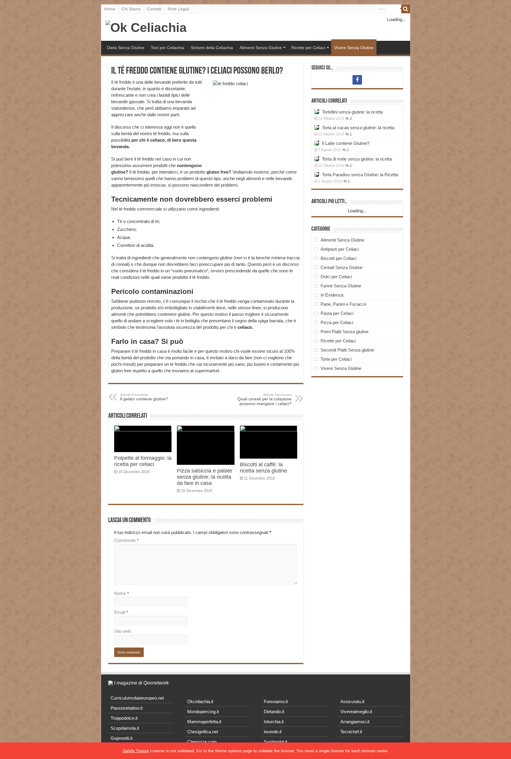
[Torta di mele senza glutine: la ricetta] (316, 158)
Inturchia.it (274, 721)
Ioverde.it (273, 731)
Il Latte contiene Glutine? (345, 143)
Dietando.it (274, 711)
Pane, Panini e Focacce (343, 304)
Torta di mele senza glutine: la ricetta (357, 158)
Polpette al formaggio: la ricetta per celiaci (143, 461)
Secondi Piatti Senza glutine (347, 349)
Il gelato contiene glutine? (144, 397)
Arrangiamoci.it (354, 721)
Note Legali (178, 9)
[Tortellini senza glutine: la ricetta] (316, 111)
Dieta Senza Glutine (125, 47)
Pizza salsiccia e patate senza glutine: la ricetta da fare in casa (204, 477)
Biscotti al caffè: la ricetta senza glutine (263, 468)
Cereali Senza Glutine (342, 267)
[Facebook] (357, 80)
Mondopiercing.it (203, 711)
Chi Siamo (131, 9)
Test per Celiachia (167, 47)
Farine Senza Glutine (341, 285)
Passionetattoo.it (127, 708)
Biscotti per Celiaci (338, 258)
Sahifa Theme (136, 750)
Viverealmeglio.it (356, 711)
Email (121, 612)
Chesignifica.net (202, 731)
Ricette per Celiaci (308, 47)
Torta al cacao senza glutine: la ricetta (358, 127)
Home (109, 9)
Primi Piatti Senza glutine (344, 331)
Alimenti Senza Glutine (261, 47)
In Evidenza (332, 294)
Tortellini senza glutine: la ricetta (352, 111)
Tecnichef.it (351, 731)
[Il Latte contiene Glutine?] (316, 143)
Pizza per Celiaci (337, 322)
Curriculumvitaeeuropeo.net (137, 697)
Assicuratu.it (352, 701)
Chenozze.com (202, 741)
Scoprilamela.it (125, 728)
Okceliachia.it (200, 701)
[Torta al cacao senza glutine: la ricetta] (316, 127)
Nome (121, 593)
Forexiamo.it (276, 701)
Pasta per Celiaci (337, 313)
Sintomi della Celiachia (212, 47)
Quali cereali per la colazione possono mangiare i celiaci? (264, 399)
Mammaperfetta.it (204, 721)
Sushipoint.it (275, 741)
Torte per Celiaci (336, 359)
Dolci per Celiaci (336, 276)
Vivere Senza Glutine (353, 47)
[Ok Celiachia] (146, 27)
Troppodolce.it (124, 718)
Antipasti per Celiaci (340, 249)
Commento (126, 540)
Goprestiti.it (121, 738)
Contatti (154, 9)
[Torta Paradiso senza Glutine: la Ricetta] (316, 174)
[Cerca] (405, 8)
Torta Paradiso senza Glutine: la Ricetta (360, 174)
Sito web (122, 631)
